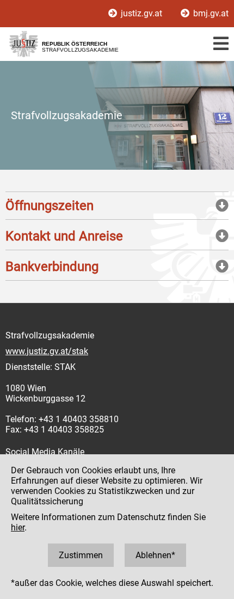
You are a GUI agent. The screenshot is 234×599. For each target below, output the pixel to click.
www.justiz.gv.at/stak (46, 351)
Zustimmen (81, 555)
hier (17, 527)
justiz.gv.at (141, 13)
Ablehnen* (155, 555)
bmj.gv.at (210, 13)
